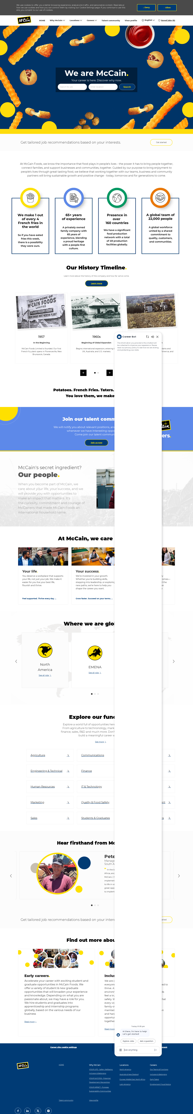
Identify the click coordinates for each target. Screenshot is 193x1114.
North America (125, 1069)
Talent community (111, 20)
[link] (96, 442)
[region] (138, 693)
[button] (127, 87)
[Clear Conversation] (147, 336)
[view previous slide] (83, 373)
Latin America (125, 1084)
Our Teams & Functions (159, 1069)
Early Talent (154, 1079)
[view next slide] (109, 373)
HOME (42, 20)
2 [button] (95, 694)
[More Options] (120, 1050)
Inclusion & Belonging (158, 1074)
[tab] (95, 372)
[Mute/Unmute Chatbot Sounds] (153, 337)
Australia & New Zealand (129, 1074)
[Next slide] (173, 661)
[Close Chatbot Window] (157, 337)
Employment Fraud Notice (160, 1084)
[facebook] (18, 1111)
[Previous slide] (16, 661)
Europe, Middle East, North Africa (132, 1079)
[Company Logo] (26, 20)
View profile (131, 20)
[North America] (45, 660)
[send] (155, 1050)
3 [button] (98, 694)
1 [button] (92, 694)
